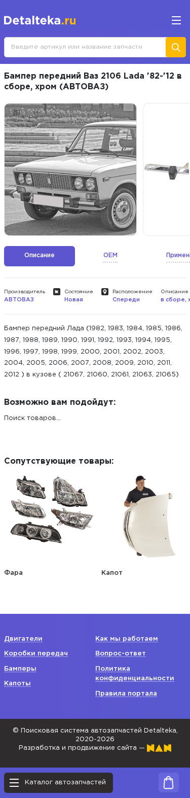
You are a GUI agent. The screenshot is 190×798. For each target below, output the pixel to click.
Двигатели (23, 639)
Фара (13, 573)
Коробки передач (36, 653)
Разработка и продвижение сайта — (83, 748)
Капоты (17, 683)
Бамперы (20, 669)
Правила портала (126, 694)
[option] (70, 169)
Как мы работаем (126, 639)
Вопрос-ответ (120, 653)
